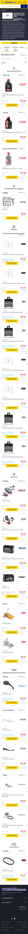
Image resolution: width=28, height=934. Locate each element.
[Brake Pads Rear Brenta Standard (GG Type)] (8, 389)
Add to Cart (12, 105)
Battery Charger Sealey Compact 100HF (12, 530)
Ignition (13, 604)
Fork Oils (13, 112)
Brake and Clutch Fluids (13, 148)
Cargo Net (4, 209)
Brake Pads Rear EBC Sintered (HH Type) (12, 428)
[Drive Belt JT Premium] (8, 861)
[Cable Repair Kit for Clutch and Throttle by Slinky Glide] (8, 785)
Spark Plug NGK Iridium (8, 652)
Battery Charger (6, 501)
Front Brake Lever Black (8, 759)
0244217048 (22, 909)
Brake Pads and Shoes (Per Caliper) (13, 234)
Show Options (12, 141)
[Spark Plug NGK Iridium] (8, 643)
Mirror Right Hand (6, 694)
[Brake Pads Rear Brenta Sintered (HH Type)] (8, 360)
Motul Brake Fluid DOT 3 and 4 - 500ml (12, 168)
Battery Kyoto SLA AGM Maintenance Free (13, 558)
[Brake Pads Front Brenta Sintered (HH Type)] (8, 244)
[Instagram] (14, 918)
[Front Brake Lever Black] (8, 749)
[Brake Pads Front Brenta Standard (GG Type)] (8, 273)
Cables (13, 775)
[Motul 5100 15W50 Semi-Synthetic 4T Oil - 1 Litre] (8, 85)
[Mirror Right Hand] (8, 685)
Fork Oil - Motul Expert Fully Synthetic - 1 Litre (13, 132)
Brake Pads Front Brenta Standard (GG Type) (13, 283)
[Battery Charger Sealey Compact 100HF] (8, 520)
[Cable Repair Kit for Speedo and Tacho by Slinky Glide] (8, 815)
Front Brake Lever (6, 730)
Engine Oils (13, 75)
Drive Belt (13, 851)
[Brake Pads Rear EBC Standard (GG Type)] (8, 447)
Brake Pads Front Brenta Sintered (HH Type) (13, 254)
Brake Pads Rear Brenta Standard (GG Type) (13, 399)
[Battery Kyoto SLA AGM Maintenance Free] (8, 549)
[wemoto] (14, 889)
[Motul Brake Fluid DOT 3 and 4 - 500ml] (8, 158)
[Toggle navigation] (3, 2)
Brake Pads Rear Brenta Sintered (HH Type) (13, 370)
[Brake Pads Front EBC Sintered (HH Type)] (8, 302)
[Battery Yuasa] (8, 578)
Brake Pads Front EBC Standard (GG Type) (13, 341)
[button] (21, 2)
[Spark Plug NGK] (8, 614)
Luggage (13, 192)
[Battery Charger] (8, 491)
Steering (13, 677)
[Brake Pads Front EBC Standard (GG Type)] (8, 331)
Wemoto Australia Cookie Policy (21, 923)
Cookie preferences (19, 930)
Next (26, 48)
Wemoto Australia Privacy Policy (6, 923)
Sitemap (24, 927)
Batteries (13, 481)
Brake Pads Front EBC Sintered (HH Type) (12, 312)
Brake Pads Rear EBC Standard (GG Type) (12, 457)
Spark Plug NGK (6, 623)
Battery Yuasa (5, 587)
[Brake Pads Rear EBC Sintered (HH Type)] (8, 418)
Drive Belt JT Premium (7, 871)
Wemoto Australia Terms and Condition (8, 929)
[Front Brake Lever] (8, 720)
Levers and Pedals (13, 710)
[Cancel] (18, 2)
